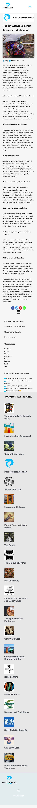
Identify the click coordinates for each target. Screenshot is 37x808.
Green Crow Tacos (14, 454)
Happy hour (8, 356)
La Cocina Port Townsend (17, 436)
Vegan (6, 359)
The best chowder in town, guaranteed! (19, 388)
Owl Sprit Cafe (11, 748)
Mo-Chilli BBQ (11, 581)
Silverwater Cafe (13, 489)
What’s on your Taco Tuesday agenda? (19, 378)
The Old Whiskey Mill (15, 563)
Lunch (6, 351)
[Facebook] (13, 308)
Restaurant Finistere (14, 507)
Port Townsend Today (15, 472)
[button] (29, 7)
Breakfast (7, 349)
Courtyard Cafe (12, 639)
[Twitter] (16, 308)
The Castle (9, 545)
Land (6, 364)
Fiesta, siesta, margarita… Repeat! (17, 386)
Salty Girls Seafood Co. (16, 730)
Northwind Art (11, 695)
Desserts (7, 361)
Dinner (6, 354)
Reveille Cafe (11, 677)
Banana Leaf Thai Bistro (16, 712)
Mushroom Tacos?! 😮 (13, 391)
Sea (5, 366)
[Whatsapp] (24, 308)
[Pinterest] (20, 308)
